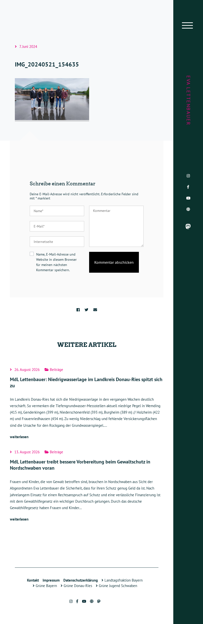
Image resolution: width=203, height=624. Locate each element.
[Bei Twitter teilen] (86, 309)
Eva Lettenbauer (188, 100)
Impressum (51, 580)
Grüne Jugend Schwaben (117, 585)
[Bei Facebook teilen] (78, 309)
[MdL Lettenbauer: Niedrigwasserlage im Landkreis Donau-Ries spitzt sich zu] (86, 404)
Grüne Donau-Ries (77, 585)
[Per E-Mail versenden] (95, 309)
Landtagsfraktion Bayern (123, 580)
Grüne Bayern (46, 585)
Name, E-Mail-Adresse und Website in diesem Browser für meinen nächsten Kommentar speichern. (56, 262)
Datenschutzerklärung (80, 580)
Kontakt (33, 580)
